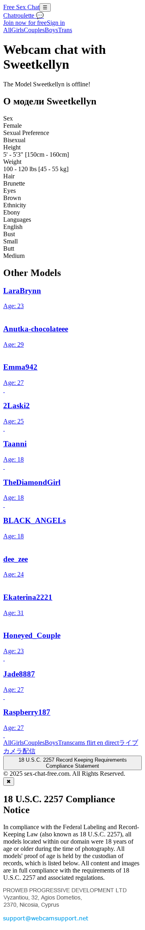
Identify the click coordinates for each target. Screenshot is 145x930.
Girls (17, 30)
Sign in (56, 22)
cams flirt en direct (95, 742)
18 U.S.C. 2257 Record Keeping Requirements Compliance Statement (73, 763)
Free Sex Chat (21, 7)
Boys (51, 30)
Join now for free (25, 22)
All (7, 30)
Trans (65, 30)
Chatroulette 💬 (23, 15)
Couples (34, 30)
